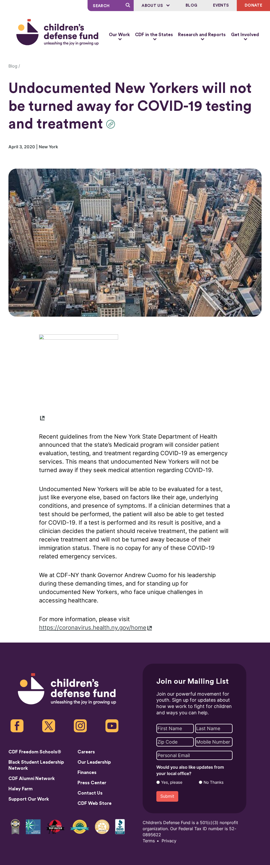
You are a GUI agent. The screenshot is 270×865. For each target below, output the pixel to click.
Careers (86, 752)
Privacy (169, 841)
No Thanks (214, 782)
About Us (153, 6)
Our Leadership (94, 762)
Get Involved (245, 34)
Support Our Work (28, 799)
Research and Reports (202, 34)
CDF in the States (154, 34)
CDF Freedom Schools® (34, 752)
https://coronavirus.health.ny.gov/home (92, 627)
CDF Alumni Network (31, 778)
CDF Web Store (95, 803)
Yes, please (171, 782)
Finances (87, 772)
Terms (149, 841)
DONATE (253, 5)
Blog (191, 5)
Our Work (119, 34)
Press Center (92, 783)
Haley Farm (20, 789)
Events (221, 5)
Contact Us (90, 793)
